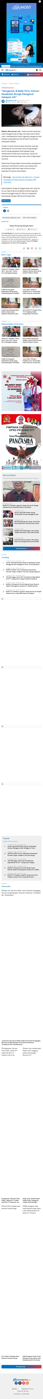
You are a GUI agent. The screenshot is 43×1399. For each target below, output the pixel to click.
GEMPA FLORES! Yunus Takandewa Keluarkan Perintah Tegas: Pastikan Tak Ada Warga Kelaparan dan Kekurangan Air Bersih (23, 571)
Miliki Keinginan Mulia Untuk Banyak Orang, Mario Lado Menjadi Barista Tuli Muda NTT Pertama (32, 1358)
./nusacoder (25, 1394)
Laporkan (10, 229)
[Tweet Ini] (28, 248)
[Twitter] (20, 1383)
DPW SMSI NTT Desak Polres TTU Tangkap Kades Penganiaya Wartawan (32, 312)
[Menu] (3, 70)
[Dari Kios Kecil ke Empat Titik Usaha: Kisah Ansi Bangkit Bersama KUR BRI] (8, 541)
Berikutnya (6, 201)
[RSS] (27, 1383)
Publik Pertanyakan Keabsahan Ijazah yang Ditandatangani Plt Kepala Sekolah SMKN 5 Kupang (10, 291)
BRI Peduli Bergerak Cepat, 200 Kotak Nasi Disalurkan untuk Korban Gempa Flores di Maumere (27, 522)
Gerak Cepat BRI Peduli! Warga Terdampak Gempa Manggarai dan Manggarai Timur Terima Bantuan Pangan (26, 513)
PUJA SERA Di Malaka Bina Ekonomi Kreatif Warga (10, 1357)
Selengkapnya (21, 548)
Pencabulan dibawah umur (11, 218)
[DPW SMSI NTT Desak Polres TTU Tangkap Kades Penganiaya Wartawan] (32, 303)
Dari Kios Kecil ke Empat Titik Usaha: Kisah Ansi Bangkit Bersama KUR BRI (26, 540)
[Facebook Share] (24, 248)
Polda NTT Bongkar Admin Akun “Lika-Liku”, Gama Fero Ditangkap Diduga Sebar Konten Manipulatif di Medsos (11, 271)
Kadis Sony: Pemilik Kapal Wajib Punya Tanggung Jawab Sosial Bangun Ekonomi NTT (31, 1200)
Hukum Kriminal (8, 88)
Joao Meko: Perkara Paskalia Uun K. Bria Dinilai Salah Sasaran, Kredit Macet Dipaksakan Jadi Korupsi (32, 291)
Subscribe (32, 229)
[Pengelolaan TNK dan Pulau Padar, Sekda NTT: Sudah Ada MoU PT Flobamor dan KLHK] (11, 1122)
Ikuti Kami (21, 229)
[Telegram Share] (36, 248)
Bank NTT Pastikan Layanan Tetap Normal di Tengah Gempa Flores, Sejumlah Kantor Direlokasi (20, 506)
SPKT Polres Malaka (29, 218)
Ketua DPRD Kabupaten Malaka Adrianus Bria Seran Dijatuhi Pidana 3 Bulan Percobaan (32, 271)
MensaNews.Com (10, 100)
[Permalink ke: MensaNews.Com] (3, 101)
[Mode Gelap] (37, 70)
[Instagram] (23, 1383)
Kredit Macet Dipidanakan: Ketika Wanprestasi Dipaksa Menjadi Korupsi (10, 312)
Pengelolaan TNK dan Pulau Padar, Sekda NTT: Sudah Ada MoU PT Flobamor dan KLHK (11, 1200)
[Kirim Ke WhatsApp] (40, 248)
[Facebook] (16, 1383)
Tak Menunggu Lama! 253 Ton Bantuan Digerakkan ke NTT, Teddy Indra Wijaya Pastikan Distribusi (23, 578)
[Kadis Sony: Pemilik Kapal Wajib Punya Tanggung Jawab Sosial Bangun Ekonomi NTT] (32, 1122)
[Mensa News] (11, 70)
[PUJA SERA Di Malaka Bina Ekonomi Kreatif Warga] (11, 1279)
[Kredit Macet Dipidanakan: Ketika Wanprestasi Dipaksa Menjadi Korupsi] (11, 303)
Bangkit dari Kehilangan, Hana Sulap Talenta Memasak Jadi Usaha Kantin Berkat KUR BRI (26, 531)
